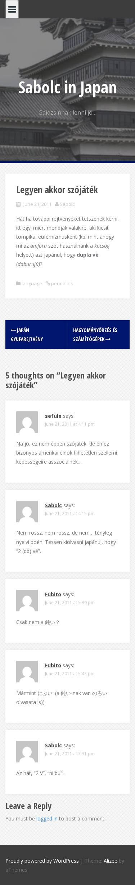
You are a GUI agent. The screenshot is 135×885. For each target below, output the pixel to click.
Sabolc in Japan (67, 87)
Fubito (53, 594)
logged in (47, 818)
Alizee (110, 860)
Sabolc (67, 204)
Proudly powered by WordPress (42, 860)
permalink (61, 283)
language (32, 283)
